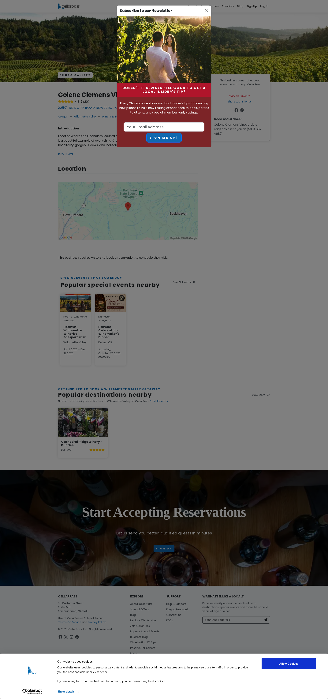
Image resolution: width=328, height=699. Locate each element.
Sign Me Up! (164, 138)
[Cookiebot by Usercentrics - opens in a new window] (32, 691)
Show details (66, 691)
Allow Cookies (288, 663)
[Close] (207, 11)
